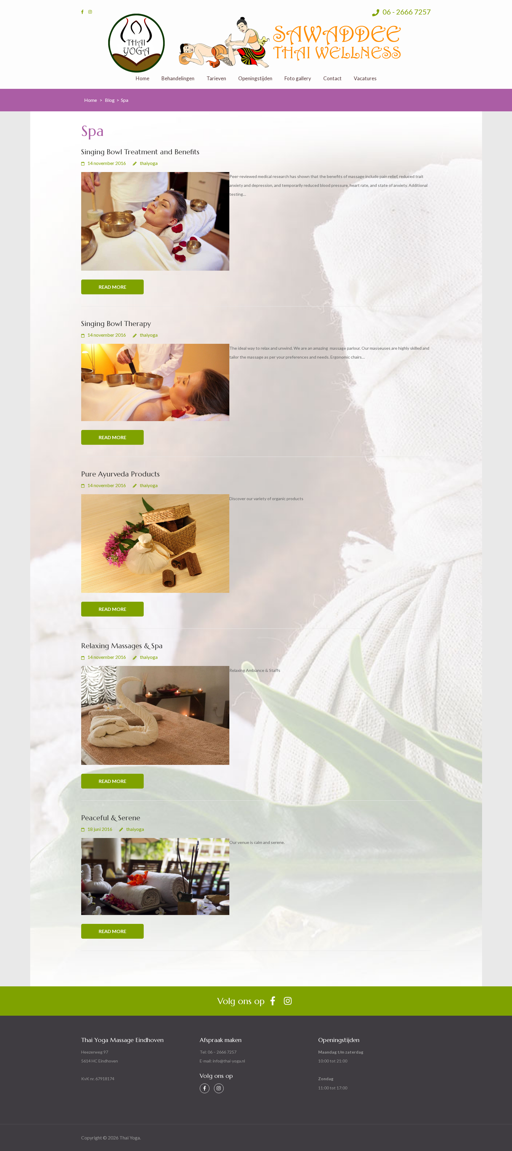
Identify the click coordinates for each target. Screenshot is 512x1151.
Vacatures (365, 78)
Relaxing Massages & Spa (122, 645)
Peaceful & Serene (110, 817)
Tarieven (216, 78)
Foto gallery (297, 78)
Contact (332, 78)
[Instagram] (219, 1088)
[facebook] (82, 11)
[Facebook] (204, 1088)
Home (142, 78)
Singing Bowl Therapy (116, 323)
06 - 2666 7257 (406, 11)
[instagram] (90, 11)
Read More (112, 287)
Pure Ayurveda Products (120, 474)
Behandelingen (177, 78)
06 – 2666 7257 (222, 1051)
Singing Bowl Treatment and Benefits (140, 151)
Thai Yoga (129, 1137)
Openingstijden (255, 78)
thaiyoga (149, 163)
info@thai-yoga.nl (229, 1060)
